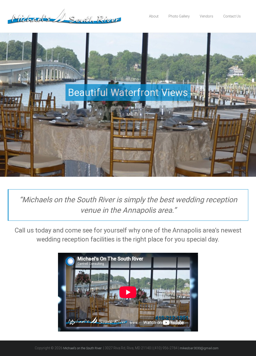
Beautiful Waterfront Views (128, 92)
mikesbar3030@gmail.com (199, 348)
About (153, 16)
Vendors (206, 16)
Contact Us (232, 16)
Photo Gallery (179, 16)
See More (128, 114)
